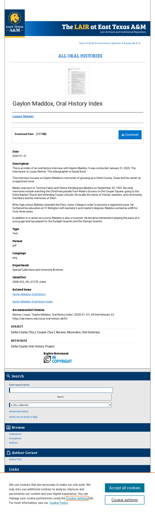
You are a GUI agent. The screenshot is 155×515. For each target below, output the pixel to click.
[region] (77, 493)
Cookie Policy (59, 503)
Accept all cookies (124, 488)
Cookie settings (77, 498)
